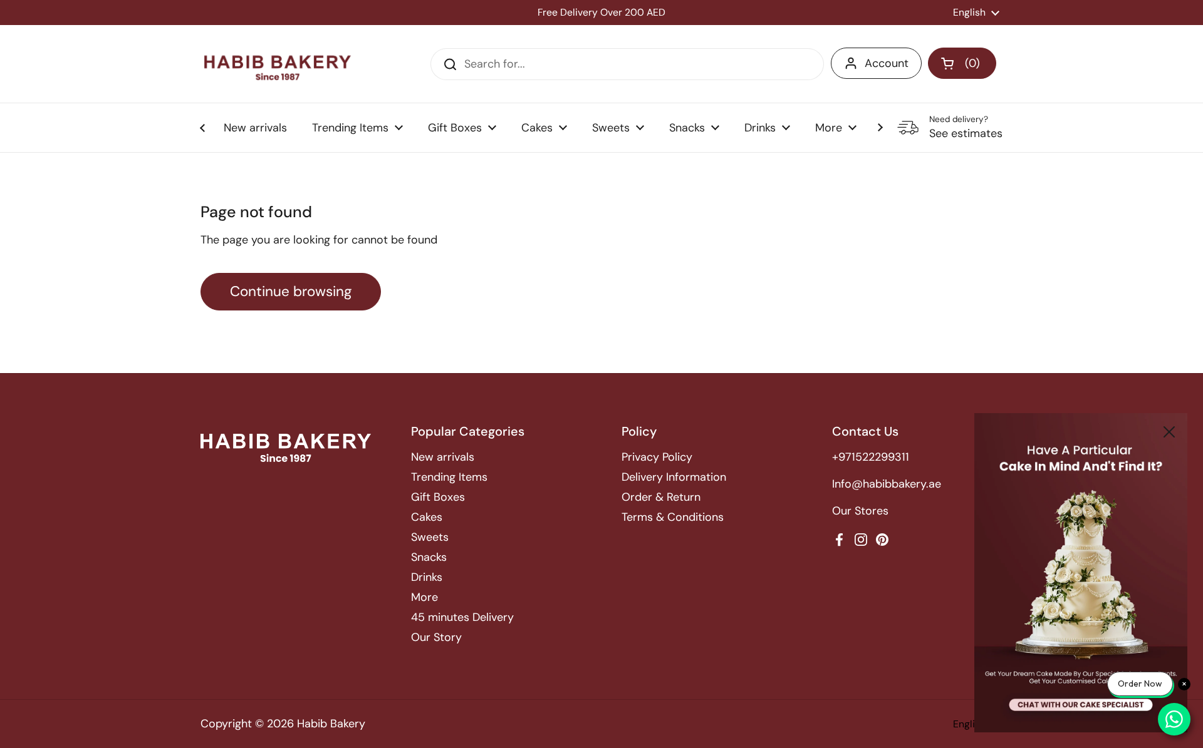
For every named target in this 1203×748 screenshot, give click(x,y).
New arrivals (442, 456)
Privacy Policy (657, 456)
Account (887, 63)
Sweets (430, 537)
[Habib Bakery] (277, 64)
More (424, 597)
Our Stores (860, 510)
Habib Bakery (331, 723)
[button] (962, 63)
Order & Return (661, 497)
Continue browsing (291, 291)
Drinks (426, 577)
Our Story (436, 637)
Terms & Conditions (673, 517)
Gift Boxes (438, 497)
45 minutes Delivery (462, 617)
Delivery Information (674, 476)
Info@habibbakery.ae (886, 483)
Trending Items (449, 476)
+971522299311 (870, 456)
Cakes (426, 517)
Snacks (429, 557)
